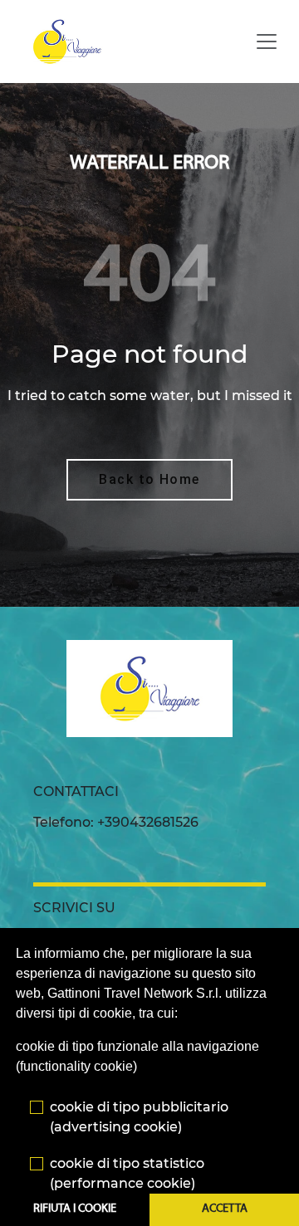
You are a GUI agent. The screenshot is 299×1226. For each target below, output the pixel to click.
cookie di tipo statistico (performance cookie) (127, 1173)
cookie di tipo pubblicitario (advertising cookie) (139, 1117)
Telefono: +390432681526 (116, 822)
